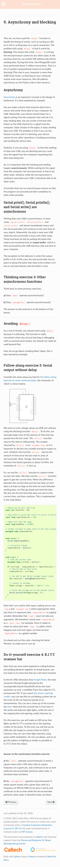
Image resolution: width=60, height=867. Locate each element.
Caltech (39, 837)
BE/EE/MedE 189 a (31, 4)
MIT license (27, 832)
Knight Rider (40, 680)
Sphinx (17, 856)
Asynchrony (9, 97)
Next (50, 802)
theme (31, 856)
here (9, 707)
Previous (11, 802)
